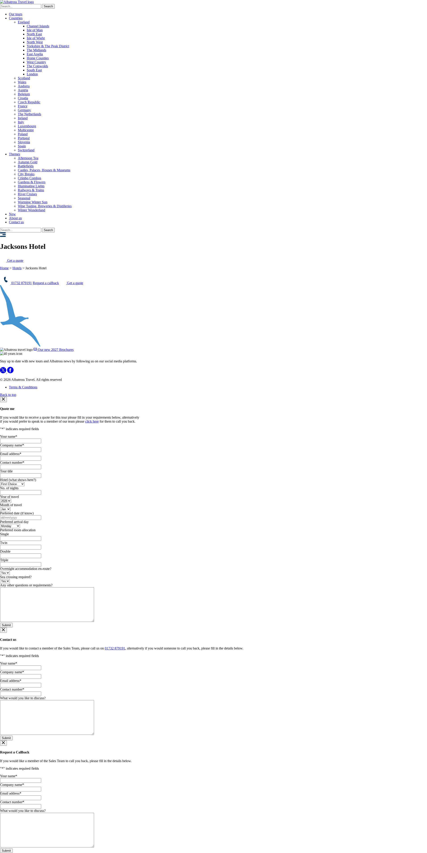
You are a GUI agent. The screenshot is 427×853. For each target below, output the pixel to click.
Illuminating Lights (31, 186)
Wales (22, 82)
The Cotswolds (37, 66)
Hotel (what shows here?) (18, 480)
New (12, 214)
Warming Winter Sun (32, 202)
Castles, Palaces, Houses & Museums (44, 170)
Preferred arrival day (14, 522)
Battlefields (26, 166)
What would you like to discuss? (23, 698)
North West (35, 42)
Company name (12, 445)
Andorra (24, 86)
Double (5, 551)
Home (4, 268)
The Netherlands (29, 114)
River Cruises (27, 194)
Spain (22, 146)
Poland (23, 134)
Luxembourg (27, 126)
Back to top (8, 395)
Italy (21, 122)
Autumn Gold (27, 162)
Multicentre (26, 130)
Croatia (23, 98)
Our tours (15, 14)
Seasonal (24, 198)
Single (4, 534)
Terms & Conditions (23, 387)
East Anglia (35, 54)
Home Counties (38, 58)
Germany (24, 110)
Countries (15, 18)
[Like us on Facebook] (10, 372)
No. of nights (9, 488)
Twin (3, 543)
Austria (23, 90)
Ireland (23, 118)
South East (34, 70)
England (24, 22)
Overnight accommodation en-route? (25, 569)
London (32, 74)
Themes (14, 154)
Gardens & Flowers (31, 182)
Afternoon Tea (28, 158)
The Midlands (36, 50)
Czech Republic (29, 102)
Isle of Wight (36, 38)
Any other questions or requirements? (26, 585)
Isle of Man (35, 30)
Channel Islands (38, 26)
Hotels (17, 268)
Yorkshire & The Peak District (48, 46)
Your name (8, 436)
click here (92, 421)
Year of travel (9, 497)
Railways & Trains (31, 190)
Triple (4, 560)
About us (15, 218)
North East (34, 34)
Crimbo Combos (29, 178)
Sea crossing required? (16, 577)
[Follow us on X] (3, 372)
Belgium (24, 94)
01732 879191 (21, 283)
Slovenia (24, 142)
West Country (36, 62)
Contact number (12, 462)
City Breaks (26, 174)
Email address (10, 454)
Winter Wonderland (31, 210)
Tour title (6, 471)
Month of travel (11, 505)
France (22, 106)
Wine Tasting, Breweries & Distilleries (45, 206)
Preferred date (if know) (17, 513)
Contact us (16, 222)
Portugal (24, 138)
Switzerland (26, 150)
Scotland (24, 78)
